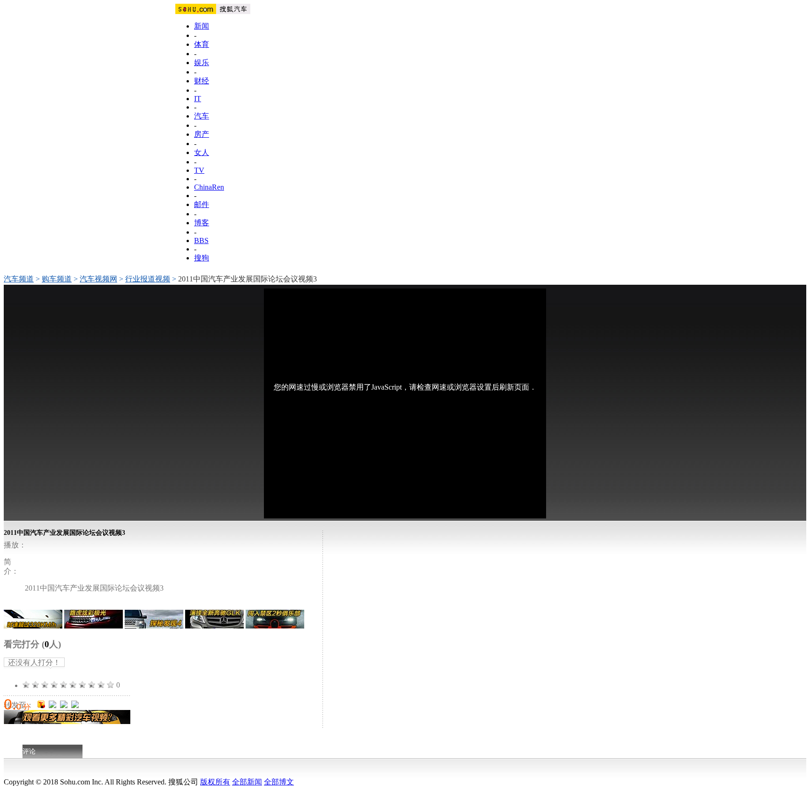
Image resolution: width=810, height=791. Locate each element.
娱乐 (201, 63)
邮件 (201, 204)
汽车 (201, 116)
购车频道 (57, 279)
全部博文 (279, 782)
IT (197, 99)
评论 (29, 751)
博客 (201, 223)
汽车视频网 (98, 279)
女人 (201, 152)
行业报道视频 (147, 279)
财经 (201, 81)
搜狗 (201, 258)
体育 (201, 44)
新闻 (201, 26)
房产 (201, 134)
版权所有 (215, 782)
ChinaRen (209, 187)
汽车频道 (19, 279)
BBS (201, 240)
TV (199, 170)
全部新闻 (247, 782)
